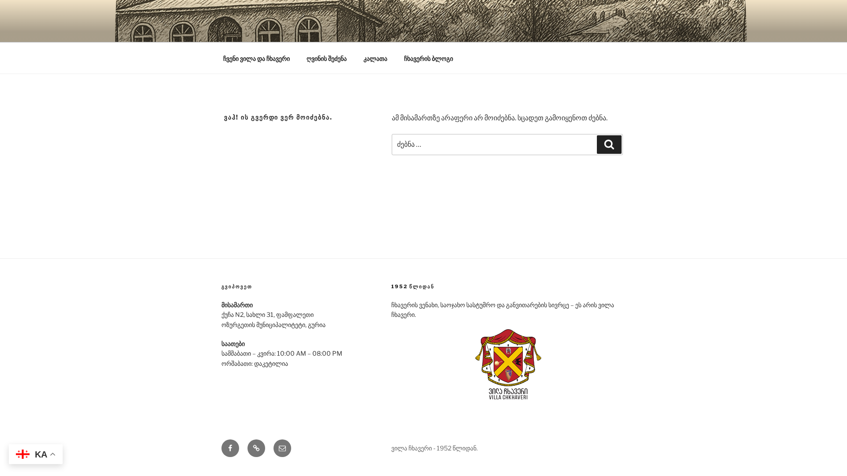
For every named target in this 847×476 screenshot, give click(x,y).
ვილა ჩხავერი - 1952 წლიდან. (434, 448)
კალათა (375, 58)
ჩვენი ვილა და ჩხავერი (256, 58)
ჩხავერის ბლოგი (428, 58)
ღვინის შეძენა (327, 58)
